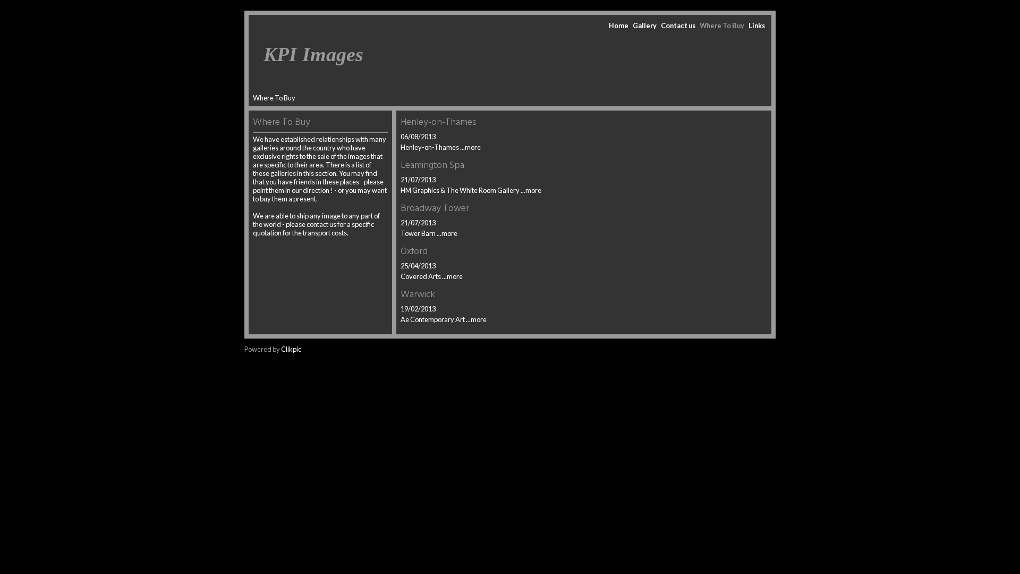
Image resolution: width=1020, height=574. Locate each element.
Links (757, 25)
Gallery (645, 25)
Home (618, 25)
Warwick (418, 294)
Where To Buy (722, 25)
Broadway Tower (435, 208)
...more (470, 147)
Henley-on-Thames (439, 122)
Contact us (678, 25)
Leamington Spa (432, 165)
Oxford (414, 251)
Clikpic (291, 349)
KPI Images (313, 54)
